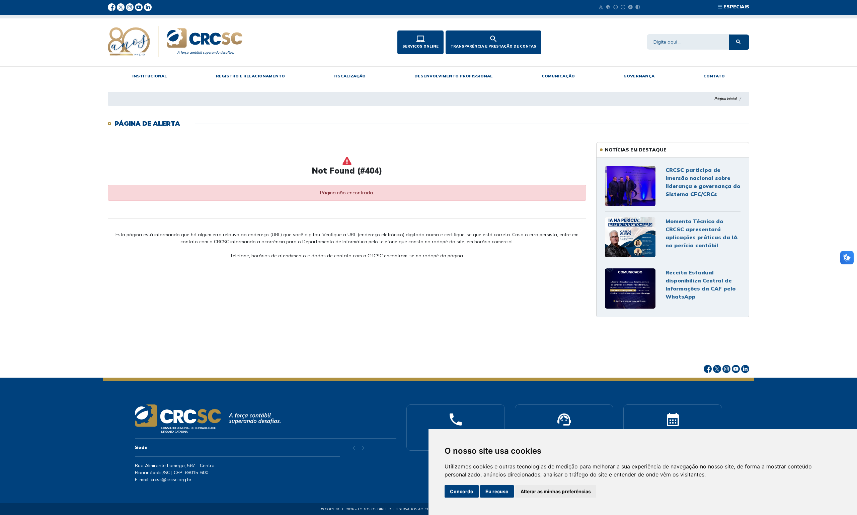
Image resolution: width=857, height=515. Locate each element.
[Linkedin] (148, 7)
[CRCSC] (238, 41)
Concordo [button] (461, 491)
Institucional (149, 75)
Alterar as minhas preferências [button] (556, 491)
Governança (638, 75)
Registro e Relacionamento (250, 75)
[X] (121, 7)
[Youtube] (139, 7)
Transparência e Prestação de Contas (493, 42)
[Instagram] (130, 7)
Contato (714, 75)
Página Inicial (725, 98)
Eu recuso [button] (497, 491)
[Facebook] (112, 7)
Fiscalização (349, 75)
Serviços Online (420, 42)
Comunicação (558, 75)
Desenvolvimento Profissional (453, 75)
